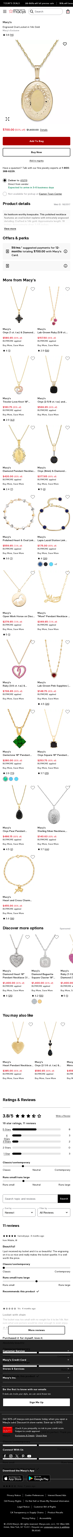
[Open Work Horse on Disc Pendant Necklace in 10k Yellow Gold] (19, 590)
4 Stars (7, 1135)
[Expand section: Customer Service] (36, 1351)
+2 (55, 564)
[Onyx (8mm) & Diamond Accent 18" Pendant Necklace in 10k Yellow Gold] (54, 445)
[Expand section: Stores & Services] (36, 1368)
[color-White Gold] (34, 1001)
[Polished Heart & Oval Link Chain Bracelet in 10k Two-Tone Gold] (19, 514)
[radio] (40, 564)
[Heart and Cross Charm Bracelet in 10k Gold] (19, 874)
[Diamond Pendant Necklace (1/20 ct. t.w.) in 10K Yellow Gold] (19, 445)
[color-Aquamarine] (16, 779)
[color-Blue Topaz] (11, 779)
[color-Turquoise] (51, 564)
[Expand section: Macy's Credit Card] (36, 1359)
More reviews (36, 1330)
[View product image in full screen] (7, 119)
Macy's (7, 22)
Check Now (41, 1436)
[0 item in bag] (68, 11)
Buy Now (36, 152)
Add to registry (37, 160)
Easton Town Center (50, 194)
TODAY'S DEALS (11, 3)
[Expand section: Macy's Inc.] (36, 1377)
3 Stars (7, 1141)
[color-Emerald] (5, 779)
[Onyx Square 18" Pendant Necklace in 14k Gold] (54, 729)
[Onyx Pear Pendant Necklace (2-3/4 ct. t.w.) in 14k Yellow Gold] (19, 805)
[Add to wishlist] (64, 44)
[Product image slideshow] (36, 82)
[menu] (5, 11)
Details (44, 129)
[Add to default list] (33, 289)
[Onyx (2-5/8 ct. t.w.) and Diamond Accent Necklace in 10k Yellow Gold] (54, 375)
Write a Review (63, 1116)
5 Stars (7, 1129)
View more (10, 228)
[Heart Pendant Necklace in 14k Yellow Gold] (18, 1040)
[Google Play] (38, 1478)
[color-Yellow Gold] (40, 1001)
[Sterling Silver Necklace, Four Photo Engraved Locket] (54, 805)
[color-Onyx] (46, 564)
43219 (23, 180)
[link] (19, 339)
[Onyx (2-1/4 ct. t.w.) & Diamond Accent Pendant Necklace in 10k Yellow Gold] (50, 1040)
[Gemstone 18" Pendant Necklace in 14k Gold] (19, 729)
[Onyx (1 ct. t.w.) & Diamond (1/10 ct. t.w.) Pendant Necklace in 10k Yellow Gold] (19, 306)
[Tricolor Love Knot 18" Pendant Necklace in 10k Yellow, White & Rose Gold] (19, 375)
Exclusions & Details (24, 1436)
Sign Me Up (36, 1402)
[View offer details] (36, 251)
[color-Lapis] (40, 564)
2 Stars (7, 1147)
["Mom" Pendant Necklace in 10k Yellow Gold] (54, 590)
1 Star (7, 1153)
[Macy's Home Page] (17, 11)
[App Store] (13, 1478)
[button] (36, 82)
